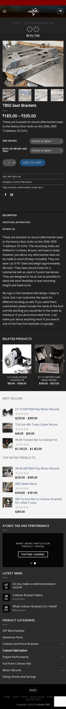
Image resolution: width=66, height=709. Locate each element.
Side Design (10, 141)
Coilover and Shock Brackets (21, 644)
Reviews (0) (9, 229)
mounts (12, 187)
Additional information (16, 222)
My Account (37, 697)
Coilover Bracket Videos (28, 595)
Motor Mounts (12, 670)
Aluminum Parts (13, 637)
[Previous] (8, 63)
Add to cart (32, 162)
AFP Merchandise (13, 631)
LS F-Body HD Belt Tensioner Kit (17, 379)
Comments (18, 599)
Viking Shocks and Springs (19, 677)
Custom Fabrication (39, 23)
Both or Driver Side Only (15, 150)
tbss (41, 187)
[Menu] (5, 11)
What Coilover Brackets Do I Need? (35, 606)
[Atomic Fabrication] (33, 11)
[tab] (33, 215)
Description (10, 215)
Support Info (33, 699)
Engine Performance (16, 657)
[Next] (58, 63)
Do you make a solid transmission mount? (34, 585)
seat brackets (24, 187)
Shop (16, 697)
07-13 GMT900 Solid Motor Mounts (49, 379)
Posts (24, 697)
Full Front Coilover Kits (17, 663)
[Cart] (60, 11)
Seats (35, 187)
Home (16, 23)
